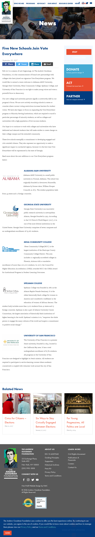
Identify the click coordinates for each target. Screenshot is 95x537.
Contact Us (72, 467)
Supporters (49, 461)
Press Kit (48, 468)
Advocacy (41, 3)
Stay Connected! (79, 52)
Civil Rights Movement (76, 454)
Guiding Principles (52, 457)
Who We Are (19, 3)
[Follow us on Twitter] (87, 3)
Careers (71, 463)
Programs (30, 3)
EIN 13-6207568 (52, 454)
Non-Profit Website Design (31, 486)
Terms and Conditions (53, 475)
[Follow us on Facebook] (79, 3)
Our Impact (52, 3)
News (77, 3)
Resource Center (66, 3)
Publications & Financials (73, 458)
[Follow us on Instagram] (83, 3)
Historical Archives (52, 465)
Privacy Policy (50, 472)
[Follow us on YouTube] (91, 3)
